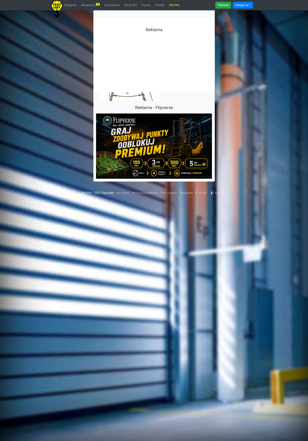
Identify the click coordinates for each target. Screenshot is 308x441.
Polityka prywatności (145, 193)
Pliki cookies (169, 193)
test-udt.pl (122, 193)
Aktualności (90, 5)
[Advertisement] (154, 59)
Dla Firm (174, 5)
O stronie (201, 193)
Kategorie (70, 5)
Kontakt (160, 5)
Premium (223, 5)
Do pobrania (111, 5)
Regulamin (186, 193)
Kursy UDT (130, 5)
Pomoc (146, 5)
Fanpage (218, 193)
